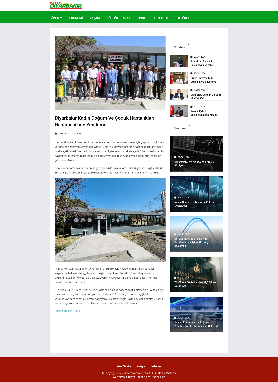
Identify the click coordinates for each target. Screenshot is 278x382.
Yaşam (95, 18)
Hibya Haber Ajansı (139, 377)
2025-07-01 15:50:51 (70, 133)
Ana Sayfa (124, 366)
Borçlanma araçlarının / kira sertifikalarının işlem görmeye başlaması (192, 242)
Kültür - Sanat (118, 18)
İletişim (156, 366)
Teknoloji (160, 18)
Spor (141, 18)
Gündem (56, 18)
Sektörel (182, 18)
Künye (140, 366)
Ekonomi (76, 18)
